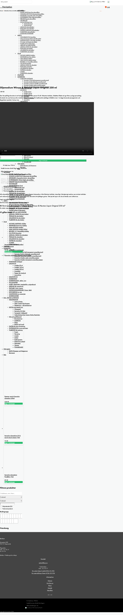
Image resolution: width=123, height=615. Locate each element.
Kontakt (50, 588)
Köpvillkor (50, 590)
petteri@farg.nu (43, 563)
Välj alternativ (9, 252)
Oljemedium (8, 183)
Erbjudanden (7, 506)
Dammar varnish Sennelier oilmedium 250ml (12, 397)
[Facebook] (48, 594)
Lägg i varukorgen (43, 160)
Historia (50, 581)
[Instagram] (51, 594)
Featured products (8, 509)
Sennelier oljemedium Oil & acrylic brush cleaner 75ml (13, 437)
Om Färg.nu (50, 583)
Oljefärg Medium (23, 181)
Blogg (50, 585)
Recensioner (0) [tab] (8, 191)
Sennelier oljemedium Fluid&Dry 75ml (11, 476)
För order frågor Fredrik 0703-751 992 (43, 571)
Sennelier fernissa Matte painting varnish (12, 245)
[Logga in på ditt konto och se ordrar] (109, 2)
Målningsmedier (12, 181)
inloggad (11, 208)
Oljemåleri (32, 181)
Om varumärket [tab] (8, 189)
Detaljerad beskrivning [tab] (10, 187)
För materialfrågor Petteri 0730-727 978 (43, 573)
